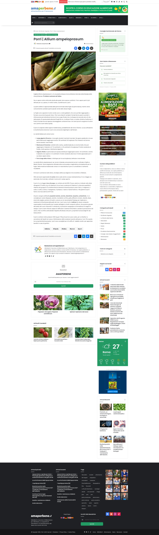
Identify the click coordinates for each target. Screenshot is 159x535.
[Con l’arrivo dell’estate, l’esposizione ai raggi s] (116, 480)
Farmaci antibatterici (107, 69)
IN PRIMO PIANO (51, 17)
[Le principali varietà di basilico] (119, 407)
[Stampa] (91, 48)
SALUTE (71, 17)
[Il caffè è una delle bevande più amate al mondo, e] (109, 473)
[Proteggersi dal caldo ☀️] (116, 473)
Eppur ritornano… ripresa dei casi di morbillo (118, 430)
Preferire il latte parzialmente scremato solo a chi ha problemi (117, 330)
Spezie (89, 505)
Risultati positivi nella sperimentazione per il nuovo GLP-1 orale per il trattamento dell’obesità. (105, 449)
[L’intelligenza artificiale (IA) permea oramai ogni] (124, 480)
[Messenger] (87, 48)
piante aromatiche (95, 500)
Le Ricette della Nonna (107, 218)
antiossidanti (85, 480)
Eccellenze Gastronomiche (108, 231)
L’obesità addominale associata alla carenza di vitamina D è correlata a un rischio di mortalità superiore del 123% (117, 288)
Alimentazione (104, 236)
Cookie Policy (71, 532)
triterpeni (84, 508)
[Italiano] (39, 1)
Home (36, 31)
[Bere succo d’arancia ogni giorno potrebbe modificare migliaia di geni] (104, 297)
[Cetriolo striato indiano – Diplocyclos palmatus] (43, 332)
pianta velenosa (85, 500)
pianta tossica (96, 497)
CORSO (86, 17)
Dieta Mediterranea (86, 483)
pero (92, 494)
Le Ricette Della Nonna (87, 488)
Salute (102, 226)
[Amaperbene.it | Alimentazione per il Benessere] (46, 9)
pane (83, 494)
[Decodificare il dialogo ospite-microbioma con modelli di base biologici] (119, 439)
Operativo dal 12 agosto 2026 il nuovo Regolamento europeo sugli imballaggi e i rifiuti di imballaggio (117, 321)
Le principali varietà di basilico (118, 413)
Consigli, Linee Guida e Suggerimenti (110, 234)
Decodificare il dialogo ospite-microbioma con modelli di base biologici (118, 447)
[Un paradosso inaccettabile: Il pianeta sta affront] (109, 488)
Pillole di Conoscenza (106, 212)
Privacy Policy (63, 532)
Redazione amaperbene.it (43, 43)
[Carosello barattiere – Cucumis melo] (63, 332)
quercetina (84, 503)
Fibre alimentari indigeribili (109, 78)
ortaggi (98, 491)
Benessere (103, 239)
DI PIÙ (100, 17)
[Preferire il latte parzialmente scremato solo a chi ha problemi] (104, 330)
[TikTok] (53, 256)
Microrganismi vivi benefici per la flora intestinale (111, 74)
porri (80, 229)
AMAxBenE (100, 532)
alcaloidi (91, 474)
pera (87, 494)
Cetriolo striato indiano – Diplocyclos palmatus (41, 340)
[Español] (43, 1)
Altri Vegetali (84, 477)
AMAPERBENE (41, 17)
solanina (84, 505)
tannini (95, 505)
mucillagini (97, 488)
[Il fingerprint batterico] (106, 424)
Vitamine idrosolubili (107, 82)
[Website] (45, 256)
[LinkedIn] (83, 48)
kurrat (73, 229)
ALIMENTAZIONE (62, 17)
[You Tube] (49, 256)
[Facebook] (75, 48)
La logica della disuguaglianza (112, 369)
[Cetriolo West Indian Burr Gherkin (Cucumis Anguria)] (84, 332)
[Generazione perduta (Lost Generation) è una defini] (109, 480)
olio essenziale (90, 491)
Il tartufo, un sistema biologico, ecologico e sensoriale (105, 414)
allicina (47, 229)
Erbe (83, 486)
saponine (96, 503)
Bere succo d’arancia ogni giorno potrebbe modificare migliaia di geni (117, 297)
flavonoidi (88, 486)
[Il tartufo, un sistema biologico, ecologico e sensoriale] (106, 407)
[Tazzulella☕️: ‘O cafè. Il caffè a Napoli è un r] (109, 496)
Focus (102, 228)
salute (90, 503)
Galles (64, 229)
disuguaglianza (96, 483)
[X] (79, 48)
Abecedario (104, 220)
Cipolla (56, 229)
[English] (32, 1)
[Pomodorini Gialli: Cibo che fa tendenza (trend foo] (116, 496)
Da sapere (93, 17)
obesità (83, 491)
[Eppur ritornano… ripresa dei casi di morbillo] (119, 424)
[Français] (34, 1)
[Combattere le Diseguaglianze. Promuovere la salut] (124, 496)
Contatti (125, 532)
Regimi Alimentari (105, 223)
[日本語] (41, 1)
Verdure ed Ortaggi (52, 34)
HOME (33, 17)
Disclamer (55, 532)
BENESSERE (78, 17)
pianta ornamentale (86, 497)
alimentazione (98, 474)
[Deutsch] (36, 1)
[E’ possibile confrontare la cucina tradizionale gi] (124, 473)
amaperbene (93, 477)
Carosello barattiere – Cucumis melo (61, 340)
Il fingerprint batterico (103, 430)
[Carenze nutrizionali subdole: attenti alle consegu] (124, 488)
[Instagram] (51, 256)
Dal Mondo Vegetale (44, 31)
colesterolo (92, 480)
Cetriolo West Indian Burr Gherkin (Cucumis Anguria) (83, 340)
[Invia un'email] (49, 43)
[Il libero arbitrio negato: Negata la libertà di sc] (116, 488)
